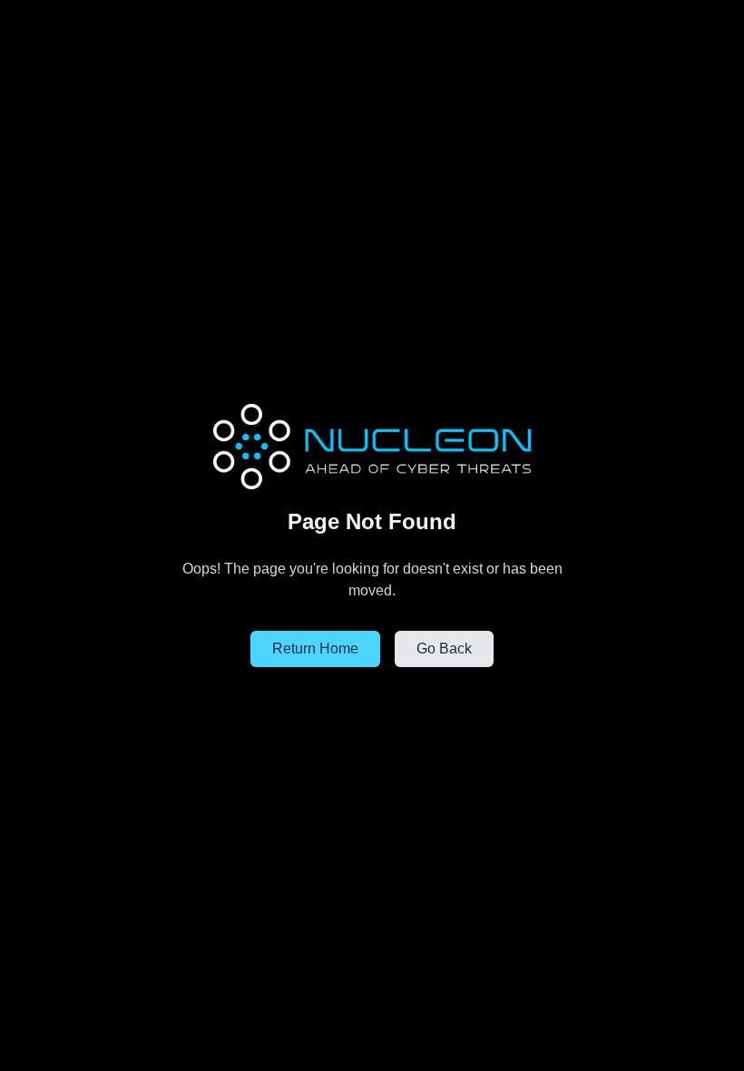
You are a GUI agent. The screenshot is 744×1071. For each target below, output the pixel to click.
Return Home (315, 648)
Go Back (444, 648)
